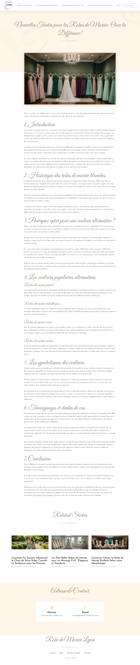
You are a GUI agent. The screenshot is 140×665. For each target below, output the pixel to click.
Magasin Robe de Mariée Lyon (47, 5)
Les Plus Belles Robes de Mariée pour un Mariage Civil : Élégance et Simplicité (70, 561)
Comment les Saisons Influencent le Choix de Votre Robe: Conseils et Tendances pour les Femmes (30, 561)
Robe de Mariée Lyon (24, 5)
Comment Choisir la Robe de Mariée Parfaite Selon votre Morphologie (107, 561)
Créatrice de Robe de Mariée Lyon (100, 5)
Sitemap (87, 653)
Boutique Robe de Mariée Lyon (73, 5)
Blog (118, 5)
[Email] (85, 608)
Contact (52, 653)
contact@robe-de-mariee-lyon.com (85, 615)
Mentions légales (73, 653)
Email (85, 612)
